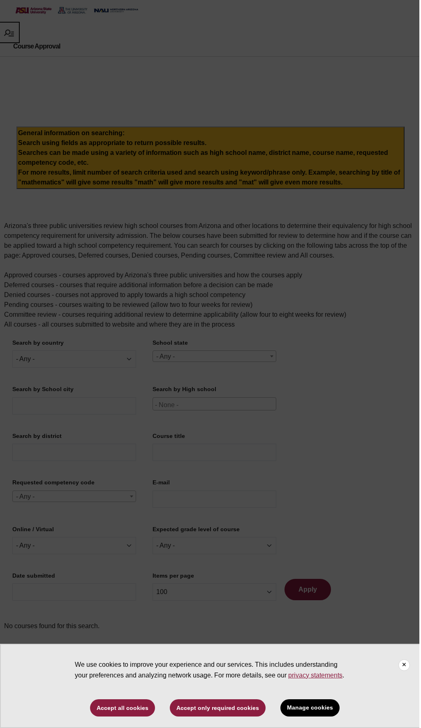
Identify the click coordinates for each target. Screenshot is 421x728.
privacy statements (315, 675)
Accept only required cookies (217, 708)
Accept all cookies (122, 708)
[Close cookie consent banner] (404, 665)
